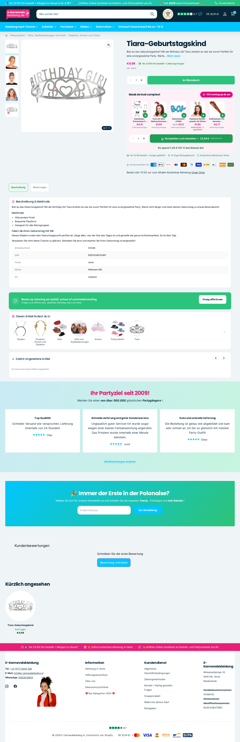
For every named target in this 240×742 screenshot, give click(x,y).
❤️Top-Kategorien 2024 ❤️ (100, 693)
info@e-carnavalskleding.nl (28, 673)
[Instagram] (6, 686)
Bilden (84, 26)
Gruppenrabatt (152, 696)
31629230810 (25, 677)
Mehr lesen (173, 55)
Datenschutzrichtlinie (96, 687)
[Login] (224, 14)
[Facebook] (15, 686)
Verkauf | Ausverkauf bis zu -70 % (140, 26)
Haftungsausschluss (96, 674)
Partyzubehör (17, 35)
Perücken (66, 26)
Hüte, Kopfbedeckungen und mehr (47, 35)
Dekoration (103, 26)
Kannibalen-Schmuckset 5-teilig (139, 120)
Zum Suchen (152, 14)
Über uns (90, 680)
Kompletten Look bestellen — (193, 138)
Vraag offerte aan (212, 299)
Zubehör (47, 26)
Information (94, 662)
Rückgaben (150, 708)
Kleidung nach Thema (20, 26)
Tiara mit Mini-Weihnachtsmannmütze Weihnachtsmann (159, 120)
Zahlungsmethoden (155, 679)
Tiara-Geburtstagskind (20, 625)
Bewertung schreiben (114, 562)
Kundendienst (155, 662)
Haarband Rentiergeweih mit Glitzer (197, 120)
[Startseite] (6, 35)
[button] (141, 80)
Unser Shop (198, 172)
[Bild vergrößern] (108, 44)
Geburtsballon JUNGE (178, 120)
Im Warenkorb (191, 80)
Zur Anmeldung (147, 509)
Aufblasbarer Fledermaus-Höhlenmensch (217, 120)
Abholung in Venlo (95, 668)
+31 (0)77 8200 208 (21, 668)
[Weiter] (223, 357)
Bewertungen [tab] (40, 187)
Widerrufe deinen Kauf (156, 702)
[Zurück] (215, 357)
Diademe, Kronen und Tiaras (84, 35)
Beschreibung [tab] (18, 187)
